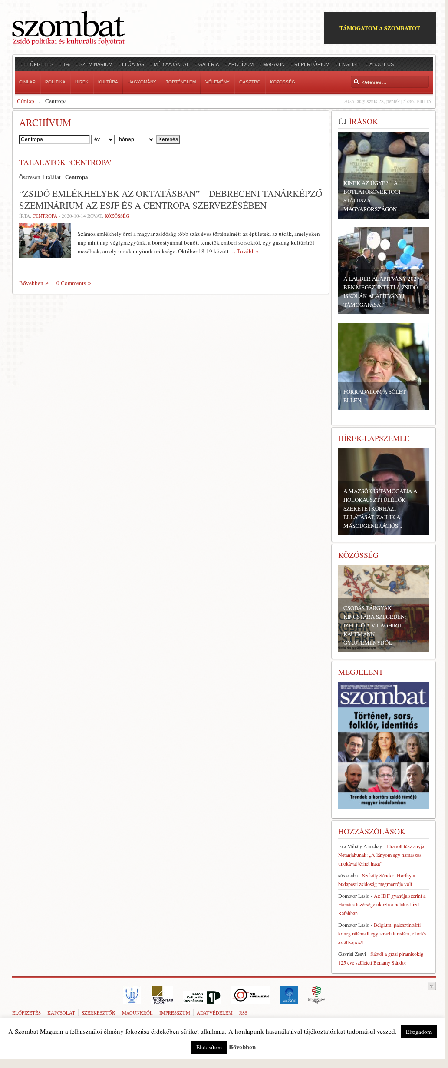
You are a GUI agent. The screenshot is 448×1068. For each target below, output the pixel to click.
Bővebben (31, 283)
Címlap (25, 101)
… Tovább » (244, 251)
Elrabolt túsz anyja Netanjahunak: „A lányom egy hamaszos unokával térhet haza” (381, 854)
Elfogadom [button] (419, 1031)
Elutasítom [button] (209, 1047)
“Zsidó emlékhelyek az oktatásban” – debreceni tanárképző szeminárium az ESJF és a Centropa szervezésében (170, 199)
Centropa (45, 215)
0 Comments (71, 283)
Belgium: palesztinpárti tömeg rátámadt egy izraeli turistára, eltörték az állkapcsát (382, 933)
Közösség (117, 215)
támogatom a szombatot (379, 27)
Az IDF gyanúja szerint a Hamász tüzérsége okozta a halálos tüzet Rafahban (381, 904)
